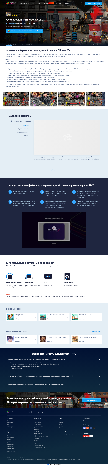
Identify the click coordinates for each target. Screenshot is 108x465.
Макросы (36, 429)
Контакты (61, 424)
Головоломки (10, 441)
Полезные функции (38, 445)
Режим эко (36, 431)
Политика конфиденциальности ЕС (61, 459)
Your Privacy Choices (55, 464)
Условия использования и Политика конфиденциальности (19, 459)
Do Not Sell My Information (75, 459)
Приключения (10, 437)
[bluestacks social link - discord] (84, 428)
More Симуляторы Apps (16, 332)
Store (49, 3)
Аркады (9, 439)
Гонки (8, 442)
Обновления (86, 420)
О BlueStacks (62, 420)
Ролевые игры (10, 444)
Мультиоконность (38, 426)
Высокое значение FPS (39, 442)
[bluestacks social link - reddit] (87, 428)
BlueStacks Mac (10, 420)
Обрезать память (38, 438)
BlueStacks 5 (10, 422)
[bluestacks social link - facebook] (91, 428)
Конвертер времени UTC (39, 447)
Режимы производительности (41, 436)
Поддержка (67, 3)
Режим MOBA (37, 424)
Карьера (61, 426)
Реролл (36, 435)
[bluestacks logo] (11, 3)
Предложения (10, 426)
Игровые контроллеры (39, 420)
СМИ (60, 427)
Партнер (58, 3)
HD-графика (37, 443)
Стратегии (9, 450)
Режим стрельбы (38, 422)
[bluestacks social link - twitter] (94, 428)
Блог (39, 3)
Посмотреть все (96, 331)
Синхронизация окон (39, 427)
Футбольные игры (11, 451)
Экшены (9, 435)
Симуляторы (11, 23)
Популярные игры (11, 434)
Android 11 (9, 427)
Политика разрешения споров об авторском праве (43, 459)
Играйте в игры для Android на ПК (66, 434)
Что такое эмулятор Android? (65, 435)
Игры (32, 3)
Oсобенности (23, 3)
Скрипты (36, 440)
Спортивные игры (11, 448)
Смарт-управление (38, 433)
